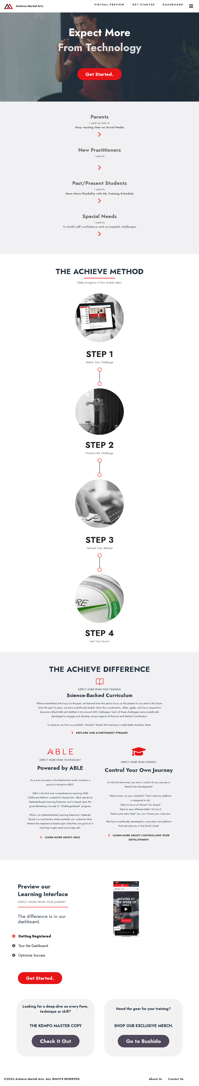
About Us (155, 1079)
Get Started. (99, 74)
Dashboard (173, 4)
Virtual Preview (109, 4)
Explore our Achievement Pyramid (101, 733)
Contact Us (175, 1079)
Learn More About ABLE (62, 837)
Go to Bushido (143, 1041)
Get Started (143, 4)
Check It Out (55, 1041)
